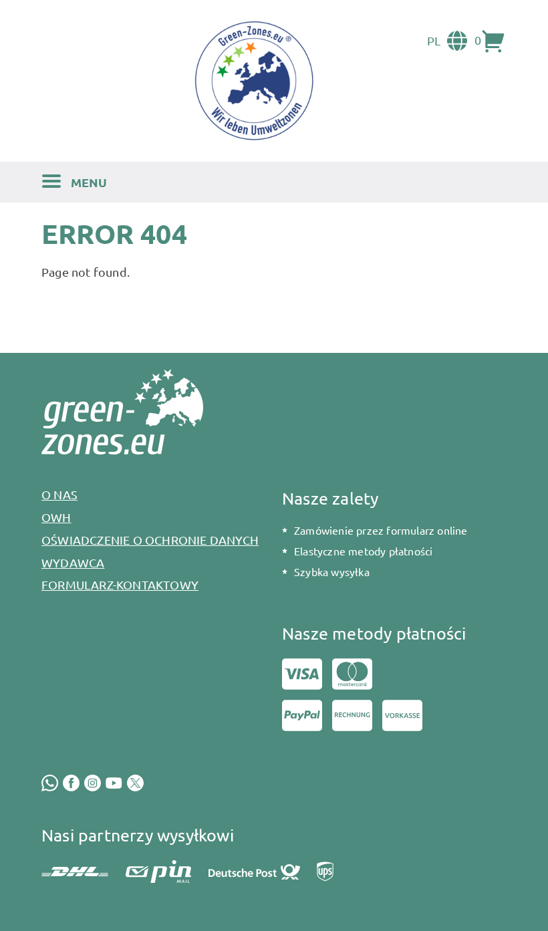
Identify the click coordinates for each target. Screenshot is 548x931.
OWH (56, 517)
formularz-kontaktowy (119, 584)
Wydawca (72, 562)
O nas (59, 494)
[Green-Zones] (254, 80)
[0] (494, 40)
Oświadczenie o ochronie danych (150, 540)
